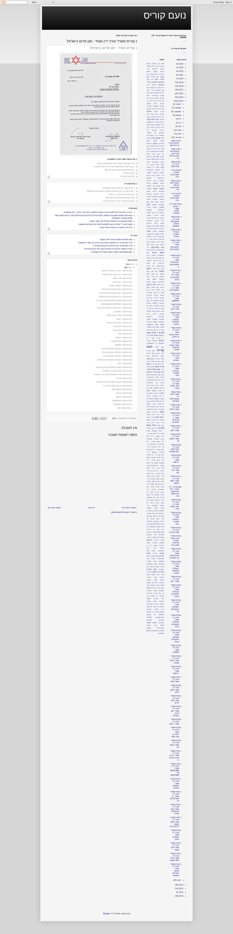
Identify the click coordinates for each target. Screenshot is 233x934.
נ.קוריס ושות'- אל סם (124, 393)
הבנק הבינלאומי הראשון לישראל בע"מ (155, 178)
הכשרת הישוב (152, 199)
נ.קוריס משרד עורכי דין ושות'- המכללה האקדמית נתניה (176, 636)
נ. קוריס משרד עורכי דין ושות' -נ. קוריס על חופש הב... (175, 417)
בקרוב (162, 157)
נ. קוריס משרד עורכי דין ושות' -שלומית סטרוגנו (175, 783)
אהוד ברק (150, 74)
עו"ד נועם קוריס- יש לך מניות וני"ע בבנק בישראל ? (112, 246)
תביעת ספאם (152, 598)
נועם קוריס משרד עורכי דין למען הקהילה (119, 201)
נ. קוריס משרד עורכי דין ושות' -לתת (175, 679)
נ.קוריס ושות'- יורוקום (124, 397)
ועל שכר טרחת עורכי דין (155, 239)
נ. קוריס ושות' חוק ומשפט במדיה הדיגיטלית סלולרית (114, 166)
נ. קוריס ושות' (152, 333)
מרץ (179, 134)
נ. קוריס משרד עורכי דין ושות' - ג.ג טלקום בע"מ (175, 286)
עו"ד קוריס (155, 524)
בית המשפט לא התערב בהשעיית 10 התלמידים (155, 132)
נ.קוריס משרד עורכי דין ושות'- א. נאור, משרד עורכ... (175, 504)
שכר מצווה (150, 583)
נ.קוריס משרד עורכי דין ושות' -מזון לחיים (176, 699)
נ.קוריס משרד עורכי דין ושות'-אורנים (175, 530)
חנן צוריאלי (157, 261)
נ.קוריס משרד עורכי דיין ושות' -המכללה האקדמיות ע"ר (176, 606)
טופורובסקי (160, 266)
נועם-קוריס (150, 377)
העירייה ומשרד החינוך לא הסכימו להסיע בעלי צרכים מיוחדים (108, 249)
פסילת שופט (152, 543)
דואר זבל (160, 167)
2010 (180, 896)
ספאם (162, 412)
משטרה (161, 319)
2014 (132, 264)
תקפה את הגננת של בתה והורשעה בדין (155, 606)
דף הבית (91, 508)
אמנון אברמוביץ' (158, 95)
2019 (180, 82)
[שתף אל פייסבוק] (96, 418)
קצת (156, 556)
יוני (179, 123)
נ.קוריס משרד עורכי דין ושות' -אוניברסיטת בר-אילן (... (175, 332)
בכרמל (149, 138)
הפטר (162, 223)
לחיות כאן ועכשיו (157, 287)
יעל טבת (154, 274)
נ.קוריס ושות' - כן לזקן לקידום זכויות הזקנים (115, 297)
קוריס (162, 553)
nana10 (161, 623)
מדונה (162, 295)
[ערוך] (49, 179)
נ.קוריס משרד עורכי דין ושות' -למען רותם (175, 688)
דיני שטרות (159, 170)
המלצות (149, 210)
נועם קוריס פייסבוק (154, 372)
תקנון (155, 601)
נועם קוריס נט (156, 364)
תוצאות (161, 601)
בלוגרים (161, 143)
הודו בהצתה (151, 186)
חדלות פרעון (151, 250)
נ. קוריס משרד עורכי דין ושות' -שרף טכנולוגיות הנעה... (175, 809)
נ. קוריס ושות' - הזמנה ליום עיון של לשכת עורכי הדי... (175, 185)
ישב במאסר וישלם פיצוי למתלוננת (155, 279)
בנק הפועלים (154, 151)
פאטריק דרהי (159, 535)
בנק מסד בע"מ (153, 154)
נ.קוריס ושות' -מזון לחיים (122, 326)
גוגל (157, 157)
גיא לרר (161, 159)
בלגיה (162, 141)
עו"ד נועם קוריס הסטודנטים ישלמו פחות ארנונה (116, 163)
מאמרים (149, 292)
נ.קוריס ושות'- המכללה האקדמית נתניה (116, 349)
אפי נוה (149, 98)
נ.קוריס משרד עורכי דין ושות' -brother (176, 648)
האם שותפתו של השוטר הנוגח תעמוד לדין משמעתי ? (111, 252)
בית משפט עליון (158, 138)
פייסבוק (149, 540)
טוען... (183, 41)
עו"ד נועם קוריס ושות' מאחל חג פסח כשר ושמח (155, 481)
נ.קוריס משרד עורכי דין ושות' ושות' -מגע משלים (175, 448)
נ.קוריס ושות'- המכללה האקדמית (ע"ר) (117, 352)
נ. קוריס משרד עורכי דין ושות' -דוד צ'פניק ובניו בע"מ (175, 275)
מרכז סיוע (151, 314)
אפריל (178, 130)
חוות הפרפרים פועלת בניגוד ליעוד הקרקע (116, 239)
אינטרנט (161, 82)
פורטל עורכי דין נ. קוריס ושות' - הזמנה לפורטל (175, 208)
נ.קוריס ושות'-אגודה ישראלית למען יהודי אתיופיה (113, 374)
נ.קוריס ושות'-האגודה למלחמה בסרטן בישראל (114, 367)
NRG (162, 625)
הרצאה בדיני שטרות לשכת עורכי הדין (175, 173)
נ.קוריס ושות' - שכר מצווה (122, 282)
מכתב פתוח (156, 311)
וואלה (149, 231)
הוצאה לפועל (158, 189)
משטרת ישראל (152, 319)
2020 (180, 79)
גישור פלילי (160, 165)
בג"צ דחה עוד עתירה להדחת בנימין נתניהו (155, 116)
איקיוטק (161, 85)
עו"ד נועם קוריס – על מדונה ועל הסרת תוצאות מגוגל (155, 455)
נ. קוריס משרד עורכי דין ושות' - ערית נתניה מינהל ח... (175, 755)
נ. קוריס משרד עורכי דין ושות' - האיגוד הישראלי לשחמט (175, 870)
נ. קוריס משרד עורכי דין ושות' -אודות (175, 407)
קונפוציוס (161, 551)
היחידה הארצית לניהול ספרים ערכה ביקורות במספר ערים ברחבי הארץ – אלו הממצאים (98, 212)
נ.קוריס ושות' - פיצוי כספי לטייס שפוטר (117, 274)
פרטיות (161, 545)
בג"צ (156, 114)
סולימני (152, 401)
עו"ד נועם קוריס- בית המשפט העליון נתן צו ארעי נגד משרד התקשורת (105, 243)
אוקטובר (177, 108)
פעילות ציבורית (129, 173)
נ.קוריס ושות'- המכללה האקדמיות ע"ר (117, 356)
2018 (180, 86)
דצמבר (178, 104)
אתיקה (149, 111)
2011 (180, 892)
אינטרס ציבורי (152, 82)
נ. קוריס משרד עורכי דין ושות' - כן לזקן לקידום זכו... (175, 796)
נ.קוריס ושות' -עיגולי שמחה (121, 341)
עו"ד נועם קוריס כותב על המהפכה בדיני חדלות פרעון (155, 497)
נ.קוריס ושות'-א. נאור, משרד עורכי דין (117, 386)
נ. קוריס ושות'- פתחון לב (123, 404)
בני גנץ (161, 146)
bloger (149, 614)
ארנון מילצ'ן (159, 111)
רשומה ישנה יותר (54, 508)
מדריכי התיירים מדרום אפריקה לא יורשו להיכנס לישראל (155, 300)
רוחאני (152, 567)
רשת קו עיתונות (158, 572)
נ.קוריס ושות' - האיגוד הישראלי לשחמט (116, 271)
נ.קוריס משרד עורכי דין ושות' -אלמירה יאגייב (176, 834)
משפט (162, 324)
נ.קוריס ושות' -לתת (125, 334)
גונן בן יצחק (151, 157)
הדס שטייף (160, 186)
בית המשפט (151, 122)
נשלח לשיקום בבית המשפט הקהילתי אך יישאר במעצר (110, 221)
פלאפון (161, 543)
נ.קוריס (161, 340)
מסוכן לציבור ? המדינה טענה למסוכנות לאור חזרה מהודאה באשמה (105, 224)
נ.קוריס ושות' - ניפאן (124, 319)
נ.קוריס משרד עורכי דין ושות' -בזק (176, 306)
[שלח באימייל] (105, 418)
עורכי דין (150, 527)
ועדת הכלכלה (151, 236)
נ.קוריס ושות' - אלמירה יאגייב (121, 285)
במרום (155, 143)
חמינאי (153, 255)
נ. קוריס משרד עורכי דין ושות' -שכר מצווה (175, 846)
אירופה (154, 85)
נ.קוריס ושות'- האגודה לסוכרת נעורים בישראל (114, 382)
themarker (160, 628)
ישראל (154, 282)
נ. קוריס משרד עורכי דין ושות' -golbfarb (175, 297)
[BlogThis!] (102, 418)
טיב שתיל (150, 266)
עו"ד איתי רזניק (157, 414)
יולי (179, 119)
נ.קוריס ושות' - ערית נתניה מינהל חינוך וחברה (114, 308)
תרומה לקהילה (153, 609)
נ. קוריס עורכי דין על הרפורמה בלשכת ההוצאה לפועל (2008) (111, 191)
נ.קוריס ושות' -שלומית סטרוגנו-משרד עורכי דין (114, 300)
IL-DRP (149, 617)
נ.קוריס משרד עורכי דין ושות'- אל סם (176, 469)
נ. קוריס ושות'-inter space (122, 389)
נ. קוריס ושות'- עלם (124, 408)
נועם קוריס (165, 15)
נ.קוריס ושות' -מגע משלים (122, 400)
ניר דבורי (156, 393)
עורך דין (157, 527)
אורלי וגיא (151, 77)
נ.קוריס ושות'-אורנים (124, 378)
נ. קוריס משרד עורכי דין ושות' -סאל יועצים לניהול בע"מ (175, 822)
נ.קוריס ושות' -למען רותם (122, 330)
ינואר (130, 267)
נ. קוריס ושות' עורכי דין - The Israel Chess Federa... (176, 221)
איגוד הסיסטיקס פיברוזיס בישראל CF (120, 198)
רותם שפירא (152, 569)
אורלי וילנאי (159, 79)
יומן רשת (154, 271)
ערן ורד (155, 532)
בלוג (155, 141)
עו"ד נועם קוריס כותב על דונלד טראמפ (155, 492)
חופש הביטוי (158, 252)
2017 (180, 90)
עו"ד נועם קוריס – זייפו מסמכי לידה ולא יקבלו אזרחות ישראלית (155, 436)
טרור (162, 268)
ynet (148, 630)
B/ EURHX (159, 614)
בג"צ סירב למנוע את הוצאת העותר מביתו (116, 227)
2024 (180, 64)
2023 (180, 67)
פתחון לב (153, 545)
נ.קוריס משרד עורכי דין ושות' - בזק (176, 578)
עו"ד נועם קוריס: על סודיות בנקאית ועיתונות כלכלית (155, 521)
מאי (179, 126)
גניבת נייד (150, 165)
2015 (180, 97)
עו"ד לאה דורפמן (153, 420)
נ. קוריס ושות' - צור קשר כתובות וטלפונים (119, 188)
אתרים (162, 114)
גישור (148, 162)
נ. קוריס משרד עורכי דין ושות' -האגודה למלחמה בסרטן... (175, 318)
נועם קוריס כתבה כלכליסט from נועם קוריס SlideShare (155, 356)
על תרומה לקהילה (127, 176)
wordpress (154, 630)
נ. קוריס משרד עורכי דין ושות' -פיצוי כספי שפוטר (175, 856)
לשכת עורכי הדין (153, 290)
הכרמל (162, 199)
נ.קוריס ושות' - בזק (125, 363)
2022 (180, 71)
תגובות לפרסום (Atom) (120, 512)
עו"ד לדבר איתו (157, 422)
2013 (180, 885)
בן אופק (149, 143)
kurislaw (161, 620)
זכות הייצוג (155, 245)
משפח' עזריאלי (152, 322)
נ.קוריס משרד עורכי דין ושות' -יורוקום (176, 458)
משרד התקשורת (152, 324)
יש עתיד (154, 276)
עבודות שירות (152, 412)
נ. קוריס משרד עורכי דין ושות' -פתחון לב (175, 437)
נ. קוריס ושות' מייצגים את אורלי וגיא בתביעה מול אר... (175, 153)
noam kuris (151, 623)
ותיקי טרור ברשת (157, 242)
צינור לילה (151, 548)
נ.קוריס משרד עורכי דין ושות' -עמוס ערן (175, 743)
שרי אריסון (156, 588)
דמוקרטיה (150, 170)
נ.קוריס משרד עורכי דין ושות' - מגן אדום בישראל (176, 711)
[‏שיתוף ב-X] (99, 418)
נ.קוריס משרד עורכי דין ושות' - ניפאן (175, 721)
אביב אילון (152, 71)
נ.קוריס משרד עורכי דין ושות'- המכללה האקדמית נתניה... (176, 591)
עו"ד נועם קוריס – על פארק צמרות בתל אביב (155, 465)
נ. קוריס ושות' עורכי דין (155, 335)
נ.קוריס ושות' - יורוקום (124, 337)
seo (155, 625)
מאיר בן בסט (158, 292)
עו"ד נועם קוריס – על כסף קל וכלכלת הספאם (155, 449)
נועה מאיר (159, 347)
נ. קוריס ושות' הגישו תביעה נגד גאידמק (175, 143)
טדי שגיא (151, 263)
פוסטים (149, 535)
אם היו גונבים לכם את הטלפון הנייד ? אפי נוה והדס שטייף (155, 90)
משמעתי (161, 322)
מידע (162, 311)
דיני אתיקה (151, 167)
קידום (155, 553)
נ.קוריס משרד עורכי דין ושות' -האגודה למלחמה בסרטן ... (176, 567)
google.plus (159, 617)
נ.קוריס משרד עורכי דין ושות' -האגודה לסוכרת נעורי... (176, 518)
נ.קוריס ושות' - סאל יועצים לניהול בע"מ (117, 289)
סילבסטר (150, 409)
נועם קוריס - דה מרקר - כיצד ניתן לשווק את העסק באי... (175, 491)
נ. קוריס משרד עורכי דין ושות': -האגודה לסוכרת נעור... (175, 369)
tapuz (149, 625)
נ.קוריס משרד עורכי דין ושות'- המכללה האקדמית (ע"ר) (176, 621)
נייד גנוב (161, 380)
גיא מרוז (155, 159)
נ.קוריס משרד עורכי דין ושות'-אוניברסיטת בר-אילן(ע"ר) (175, 553)
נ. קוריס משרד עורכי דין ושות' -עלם (175, 428)
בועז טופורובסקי (153, 119)
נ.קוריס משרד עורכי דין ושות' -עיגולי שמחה (175, 659)
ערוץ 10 (161, 532)
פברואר (178, 137)
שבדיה (149, 572)
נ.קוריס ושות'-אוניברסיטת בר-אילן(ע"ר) (117, 371)
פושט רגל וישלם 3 (158, 537)
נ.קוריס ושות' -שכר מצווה (122, 278)
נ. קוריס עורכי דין (155, 338)
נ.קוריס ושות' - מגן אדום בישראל (113, 48)
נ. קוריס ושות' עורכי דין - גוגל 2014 (176, 164)
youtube (161, 633)
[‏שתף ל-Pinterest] (93, 418)
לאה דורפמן (151, 284)
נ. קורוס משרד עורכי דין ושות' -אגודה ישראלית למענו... (175, 345)
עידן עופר (160, 529)
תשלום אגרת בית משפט (155, 612)
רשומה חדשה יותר (129, 508)
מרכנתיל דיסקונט (155, 316)
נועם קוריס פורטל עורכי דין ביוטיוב (121, 194)
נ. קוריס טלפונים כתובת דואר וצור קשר (120, 170)
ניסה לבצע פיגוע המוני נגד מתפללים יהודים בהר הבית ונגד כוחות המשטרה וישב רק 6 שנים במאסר (155, 385)
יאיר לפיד (156, 268)
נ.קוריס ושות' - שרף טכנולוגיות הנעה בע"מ (115, 293)
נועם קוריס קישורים (157, 375)
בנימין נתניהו (154, 146)
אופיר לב (160, 77)
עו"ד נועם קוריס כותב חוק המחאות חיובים (155, 486)
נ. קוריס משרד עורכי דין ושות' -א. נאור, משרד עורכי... (175, 383)
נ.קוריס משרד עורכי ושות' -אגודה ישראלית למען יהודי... (175, 540)
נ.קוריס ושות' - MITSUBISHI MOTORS (116, 304)
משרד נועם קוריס (157, 327)
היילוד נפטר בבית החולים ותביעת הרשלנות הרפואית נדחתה (155, 194)
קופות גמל (151, 551)
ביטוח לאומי (159, 122)
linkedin (149, 620)
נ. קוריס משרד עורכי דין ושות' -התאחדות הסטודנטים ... (175, 246)
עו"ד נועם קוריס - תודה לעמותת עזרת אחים (155, 430)
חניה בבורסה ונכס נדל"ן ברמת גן (155, 258)
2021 (180, 75)
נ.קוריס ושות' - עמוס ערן (123, 311)
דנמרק (162, 173)
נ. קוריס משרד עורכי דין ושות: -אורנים (175, 356)
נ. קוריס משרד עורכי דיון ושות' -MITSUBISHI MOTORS (175, 769)
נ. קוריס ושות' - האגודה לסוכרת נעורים (175, 233)
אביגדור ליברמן (159, 74)
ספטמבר (177, 111)
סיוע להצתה (154, 406)
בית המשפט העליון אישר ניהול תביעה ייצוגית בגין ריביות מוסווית (155, 127)
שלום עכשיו (160, 585)
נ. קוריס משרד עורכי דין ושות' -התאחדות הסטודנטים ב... (175, 261)
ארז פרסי (161, 101)
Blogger (106, 913)
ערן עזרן (149, 532)
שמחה (152, 585)
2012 (180, 888)
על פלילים (151, 529)
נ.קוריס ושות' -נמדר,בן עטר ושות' (119, 315)
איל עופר (150, 79)
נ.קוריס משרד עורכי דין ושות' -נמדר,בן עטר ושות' (176, 732)
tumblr (149, 628)
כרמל (158, 284)
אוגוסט (178, 115)
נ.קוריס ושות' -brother (123, 345)
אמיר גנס (150, 93)
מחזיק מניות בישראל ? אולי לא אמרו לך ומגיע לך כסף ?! (155, 305)
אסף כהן (156, 98)
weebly (161, 630)
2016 (180, 93)
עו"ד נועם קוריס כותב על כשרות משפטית (155, 502)
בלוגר (148, 141)
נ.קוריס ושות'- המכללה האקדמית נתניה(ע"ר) (114, 360)
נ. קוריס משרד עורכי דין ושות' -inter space (175, 479)
